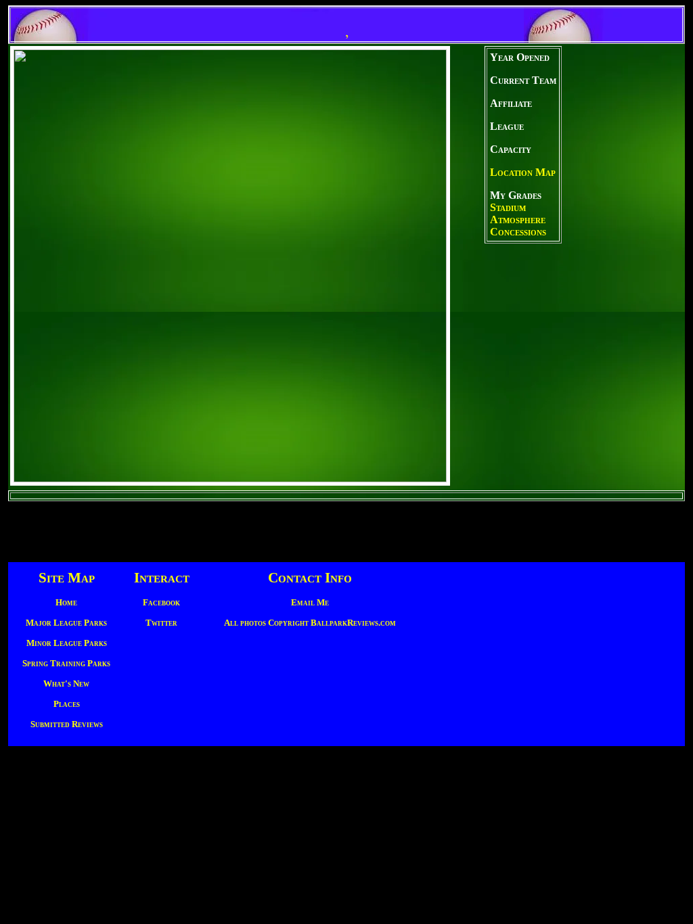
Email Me (310, 602)
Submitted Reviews (66, 724)
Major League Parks (66, 623)
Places (66, 704)
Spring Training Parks (66, 663)
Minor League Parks (66, 643)
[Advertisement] (621, 267)
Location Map (523, 172)
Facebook (161, 602)
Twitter (161, 623)
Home (66, 602)
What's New (66, 683)
